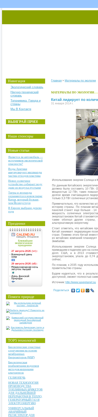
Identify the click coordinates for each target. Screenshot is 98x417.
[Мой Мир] (87, 290)
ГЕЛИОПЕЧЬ (16, 377)
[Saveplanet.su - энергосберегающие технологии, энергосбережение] (45, 39)
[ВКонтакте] (73, 290)
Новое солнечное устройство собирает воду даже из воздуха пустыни (25, 184)
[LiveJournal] (92, 290)
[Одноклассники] (82, 290)
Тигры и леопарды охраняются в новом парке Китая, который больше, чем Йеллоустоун (25, 198)
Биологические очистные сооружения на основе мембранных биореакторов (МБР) (24, 352)
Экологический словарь (26, 87)
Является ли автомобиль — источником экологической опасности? (25, 160)
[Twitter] (78, 290)
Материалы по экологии (80, 80)
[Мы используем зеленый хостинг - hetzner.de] (25, 305)
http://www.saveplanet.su (80, 282)
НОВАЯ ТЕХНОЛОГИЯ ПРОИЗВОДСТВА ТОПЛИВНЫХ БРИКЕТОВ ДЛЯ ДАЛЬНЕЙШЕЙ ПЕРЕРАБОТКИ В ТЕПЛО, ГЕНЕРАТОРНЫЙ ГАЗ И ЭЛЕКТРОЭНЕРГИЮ (25, 393)
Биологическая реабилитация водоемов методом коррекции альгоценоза (23, 367)
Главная (56, 80)
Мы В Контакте (20, 109)
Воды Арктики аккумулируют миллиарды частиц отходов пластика (25, 172)
